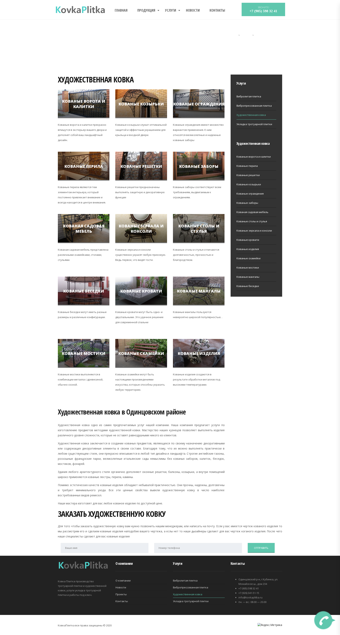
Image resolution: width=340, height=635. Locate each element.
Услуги (170, 10)
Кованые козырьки (141, 103)
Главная (121, 10)
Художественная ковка (251, 115)
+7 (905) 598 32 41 (263, 11)
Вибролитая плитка (249, 96)
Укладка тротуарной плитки (254, 124)
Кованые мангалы (199, 291)
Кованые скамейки (141, 353)
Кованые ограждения (199, 103)
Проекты (121, 594)
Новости (193, 10)
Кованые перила (83, 166)
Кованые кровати (141, 291)
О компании (123, 580)
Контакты (217, 10)
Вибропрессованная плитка (254, 105)
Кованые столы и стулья (198, 228)
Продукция (146, 10)
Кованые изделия (199, 353)
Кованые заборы (198, 166)
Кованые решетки (141, 166)
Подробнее (82, 113)
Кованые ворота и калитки (83, 104)
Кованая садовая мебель (83, 228)
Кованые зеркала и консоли (141, 228)
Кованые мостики (83, 353)
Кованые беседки (83, 291)
